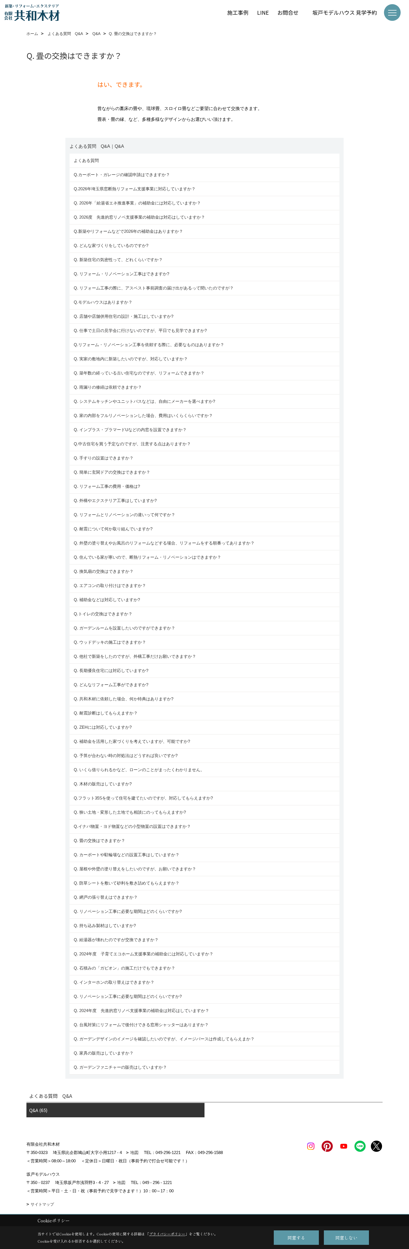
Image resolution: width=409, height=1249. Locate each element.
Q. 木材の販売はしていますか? (103, 783)
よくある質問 (86, 160)
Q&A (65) (38, 1110)
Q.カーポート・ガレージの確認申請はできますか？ (122, 174)
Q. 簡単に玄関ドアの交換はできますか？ (112, 472)
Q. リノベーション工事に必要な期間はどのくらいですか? (128, 911)
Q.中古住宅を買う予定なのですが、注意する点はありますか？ (132, 443)
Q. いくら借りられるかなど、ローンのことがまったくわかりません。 (139, 769)
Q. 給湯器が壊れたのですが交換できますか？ (116, 939)
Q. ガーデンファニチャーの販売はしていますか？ (120, 1067)
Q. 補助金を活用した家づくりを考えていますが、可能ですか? (132, 741)
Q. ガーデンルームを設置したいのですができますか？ (124, 628)
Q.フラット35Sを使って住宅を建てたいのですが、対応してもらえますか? (143, 798)
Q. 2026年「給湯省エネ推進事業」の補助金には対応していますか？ (137, 203)
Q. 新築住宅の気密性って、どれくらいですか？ (118, 259)
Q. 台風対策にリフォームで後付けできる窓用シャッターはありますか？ (141, 1024)
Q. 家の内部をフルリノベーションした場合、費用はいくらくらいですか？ (143, 415)
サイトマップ (42, 1204)
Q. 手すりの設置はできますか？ (104, 458)
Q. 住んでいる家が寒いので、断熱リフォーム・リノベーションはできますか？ (147, 557)
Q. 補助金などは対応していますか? (107, 599)
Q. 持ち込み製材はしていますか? (105, 925)
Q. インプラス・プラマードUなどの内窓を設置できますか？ (130, 429)
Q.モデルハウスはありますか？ (103, 302)
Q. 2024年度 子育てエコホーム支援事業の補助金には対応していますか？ (143, 953)
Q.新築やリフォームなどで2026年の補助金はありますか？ (128, 231)
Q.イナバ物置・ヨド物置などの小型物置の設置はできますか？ (132, 826)
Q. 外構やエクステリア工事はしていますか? (115, 500)
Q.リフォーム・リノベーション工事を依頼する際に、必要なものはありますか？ (149, 344)
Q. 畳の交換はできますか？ (99, 840)
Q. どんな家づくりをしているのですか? (111, 245)
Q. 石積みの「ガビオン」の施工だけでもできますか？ (124, 968)
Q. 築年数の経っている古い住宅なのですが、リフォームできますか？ (140, 373)
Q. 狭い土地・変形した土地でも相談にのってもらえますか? (130, 812)
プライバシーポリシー (167, 1233)
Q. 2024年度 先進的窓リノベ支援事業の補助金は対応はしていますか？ (141, 1010)
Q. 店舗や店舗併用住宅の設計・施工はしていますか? (123, 316)
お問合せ (290, 12)
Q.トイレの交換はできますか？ (103, 613)
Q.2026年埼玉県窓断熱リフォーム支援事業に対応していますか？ (135, 188)
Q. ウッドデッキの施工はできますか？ (110, 642)
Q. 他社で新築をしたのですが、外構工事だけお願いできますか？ (135, 656)
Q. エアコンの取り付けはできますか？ (110, 585)
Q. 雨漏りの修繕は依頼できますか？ (108, 387)
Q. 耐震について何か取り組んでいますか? (113, 528)
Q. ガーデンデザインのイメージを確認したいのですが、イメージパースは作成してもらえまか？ (164, 1038)
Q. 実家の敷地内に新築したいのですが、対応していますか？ (131, 358)
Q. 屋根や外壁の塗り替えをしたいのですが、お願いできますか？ (135, 868)
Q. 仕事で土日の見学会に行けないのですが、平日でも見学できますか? (140, 330)
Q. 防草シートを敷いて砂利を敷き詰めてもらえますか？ (126, 883)
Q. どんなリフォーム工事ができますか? (111, 684)
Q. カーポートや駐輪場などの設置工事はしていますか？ (126, 854)
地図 (134, 1152)
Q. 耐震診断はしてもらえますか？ (106, 713)
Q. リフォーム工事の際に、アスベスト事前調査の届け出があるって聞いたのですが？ (154, 288)
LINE (263, 12)
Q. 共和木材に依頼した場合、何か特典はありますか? (123, 698)
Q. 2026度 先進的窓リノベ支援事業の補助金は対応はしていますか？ (139, 217)
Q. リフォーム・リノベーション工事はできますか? (121, 273)
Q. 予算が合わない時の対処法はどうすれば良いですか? (126, 755)
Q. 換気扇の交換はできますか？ (104, 571)
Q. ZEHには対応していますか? (103, 727)
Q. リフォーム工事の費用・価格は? (107, 486)
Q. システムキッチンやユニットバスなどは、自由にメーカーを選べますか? (144, 401)
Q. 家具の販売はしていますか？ (104, 1053)
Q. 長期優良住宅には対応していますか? (111, 670)
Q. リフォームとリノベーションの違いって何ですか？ (124, 514)
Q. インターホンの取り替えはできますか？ (114, 982)
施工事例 (237, 12)
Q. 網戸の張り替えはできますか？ (106, 897)
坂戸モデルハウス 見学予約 (344, 12)
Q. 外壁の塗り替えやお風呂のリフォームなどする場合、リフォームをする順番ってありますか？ (165, 543)
